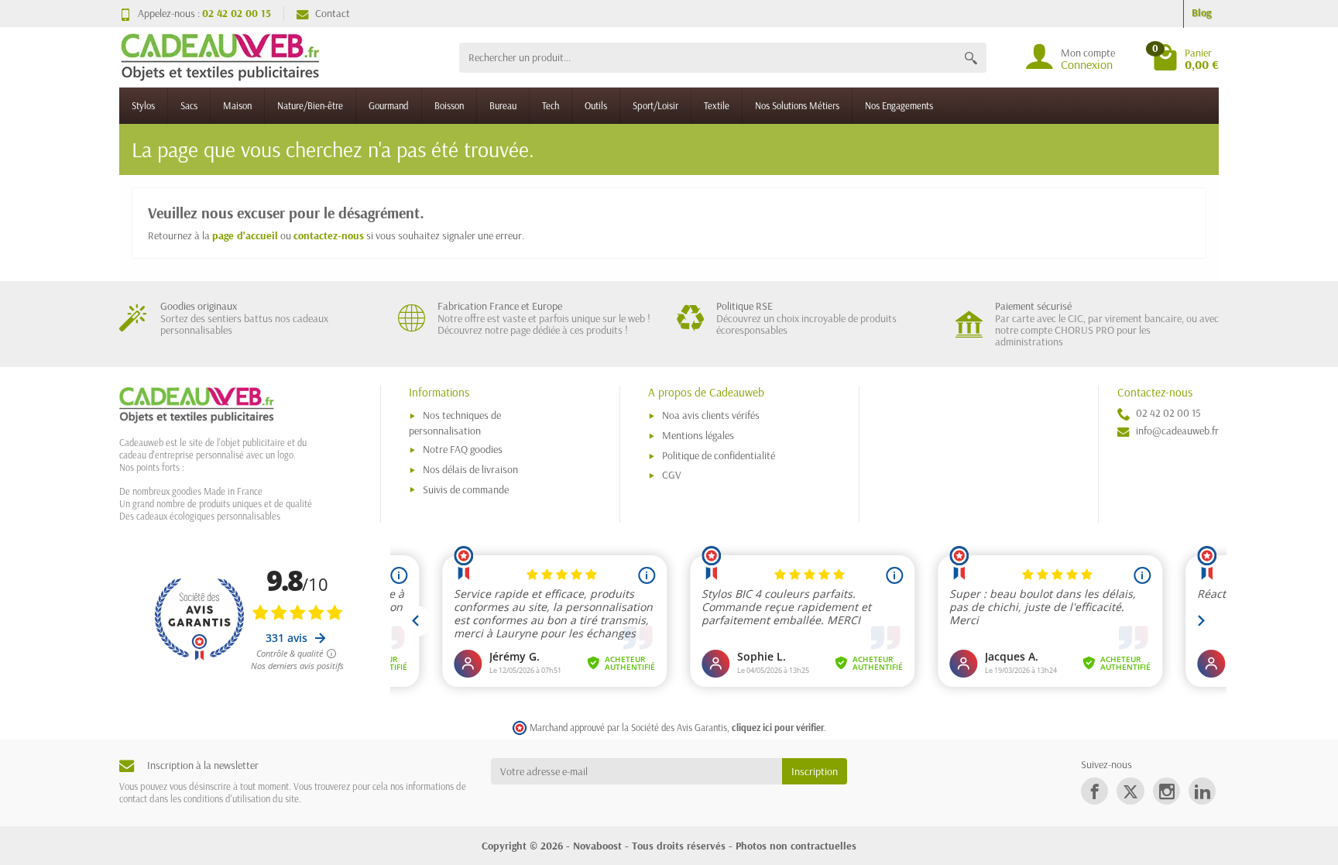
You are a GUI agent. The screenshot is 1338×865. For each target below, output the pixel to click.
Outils (596, 105)
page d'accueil (245, 235)
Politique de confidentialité (718, 455)
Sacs (188, 105)
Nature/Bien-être (310, 105)
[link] (1094, 791)
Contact (332, 13)
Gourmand (389, 105)
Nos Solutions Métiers (797, 105)
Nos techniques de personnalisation (455, 422)
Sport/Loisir (655, 105)
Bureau (502, 105)
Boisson (449, 105)
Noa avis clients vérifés (711, 415)
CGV (671, 475)
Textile (716, 105)
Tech (550, 105)
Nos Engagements (899, 105)
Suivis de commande (466, 489)
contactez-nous (328, 235)
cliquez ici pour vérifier (778, 727)
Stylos (143, 105)
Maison (237, 105)
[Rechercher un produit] (970, 58)
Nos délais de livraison (470, 469)
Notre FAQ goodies (463, 449)
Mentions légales (698, 435)
